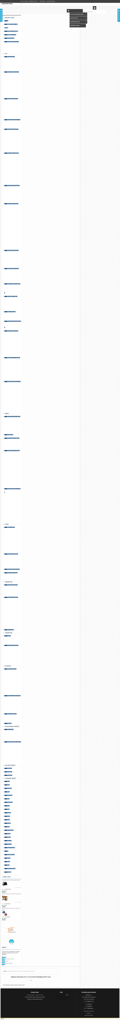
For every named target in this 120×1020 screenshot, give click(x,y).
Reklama (6, 961)
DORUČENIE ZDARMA (74, 25)
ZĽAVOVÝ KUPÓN (74, 18)
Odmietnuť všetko (5, 3)
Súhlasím (10, 3)
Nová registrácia (51, 1)
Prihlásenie (42, 1)
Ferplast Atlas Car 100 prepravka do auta (11, 880)
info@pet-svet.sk (33, 1)
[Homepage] (71, 11)
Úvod (5, 971)
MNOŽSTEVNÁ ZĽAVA (75, 21)
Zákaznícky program (9, 959)
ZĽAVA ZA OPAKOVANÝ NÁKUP (77, 14)
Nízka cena (4, 956)
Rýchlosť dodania (8, 963)
